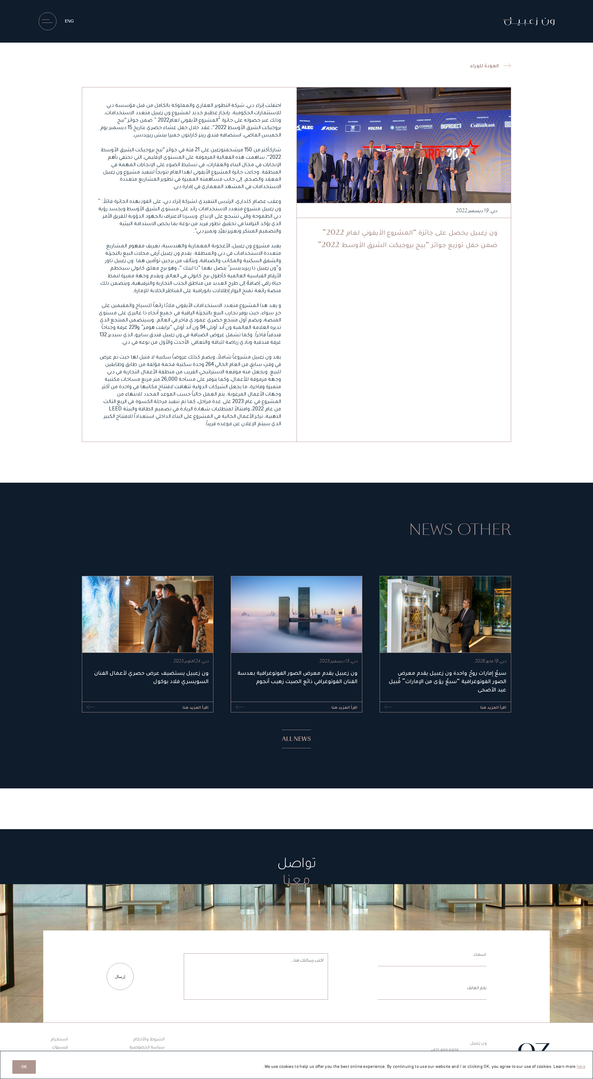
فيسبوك (60, 1047)
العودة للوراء (484, 65)
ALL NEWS (296, 738)
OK (24, 1066)
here (581, 1066)
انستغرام (59, 1039)
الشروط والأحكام (148, 1039)
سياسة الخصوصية (147, 1047)
